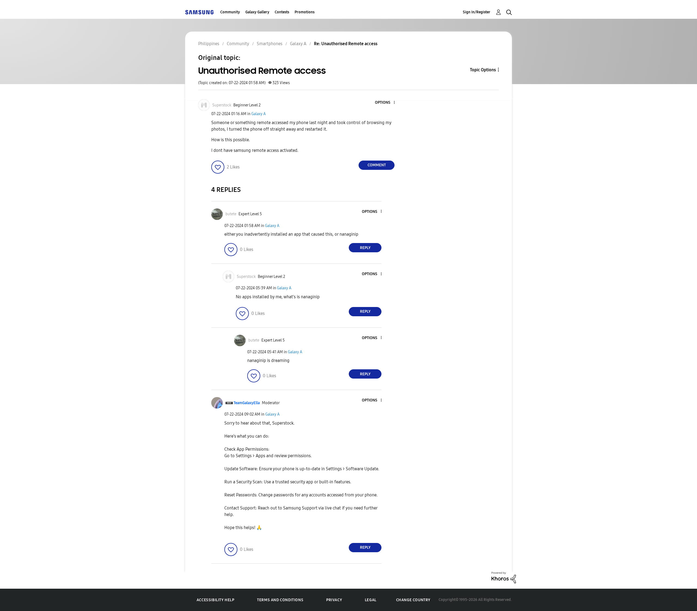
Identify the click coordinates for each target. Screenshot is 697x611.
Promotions (304, 12)
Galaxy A (258, 114)
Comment (377, 165)
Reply (365, 247)
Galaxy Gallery (257, 12)
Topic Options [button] (483, 69)
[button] (385, 102)
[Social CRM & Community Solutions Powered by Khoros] (503, 577)
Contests (282, 12)
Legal (371, 600)
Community (230, 12)
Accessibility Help (215, 600)
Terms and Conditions (280, 600)
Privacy (334, 600)
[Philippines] (199, 12)
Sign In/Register (476, 12)
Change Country (413, 600)
